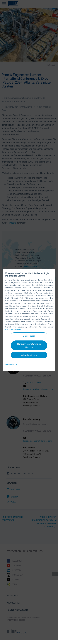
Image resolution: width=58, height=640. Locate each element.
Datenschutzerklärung (13, 329)
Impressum (10, 364)
